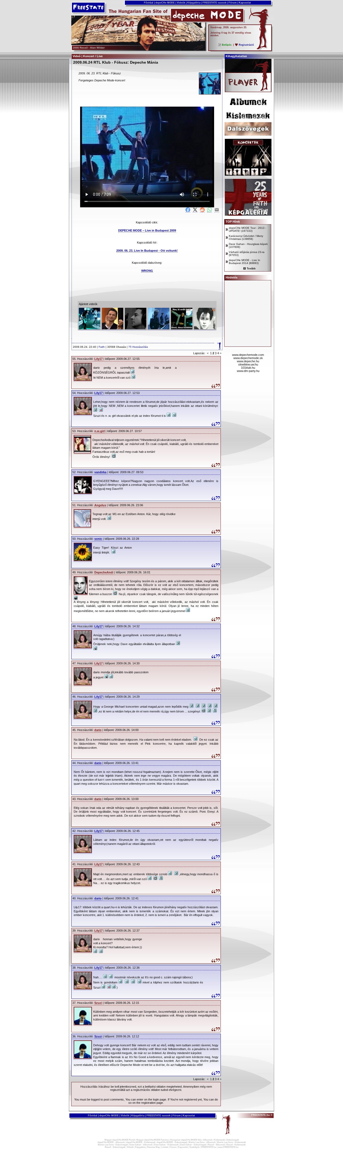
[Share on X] (195, 209)
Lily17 (98, 358)
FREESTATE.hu (208, 1147)
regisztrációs (141, 1089)
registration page (152, 1102)
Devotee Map (153, 1147)
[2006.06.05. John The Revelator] (89, 328)
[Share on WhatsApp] (209, 209)
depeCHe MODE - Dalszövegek (172, 1142)
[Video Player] (248, 91)
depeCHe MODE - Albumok (111, 1142)
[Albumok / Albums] (248, 107)
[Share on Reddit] (202, 209)
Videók (181, 2)
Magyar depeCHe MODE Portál (120, 1140)
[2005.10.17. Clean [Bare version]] (135, 328)
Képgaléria (194, 2)
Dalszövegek (232, 1140)
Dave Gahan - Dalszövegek (193, 1144)
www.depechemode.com (248, 354)
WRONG (147, 270)
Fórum (232, 2)
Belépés (226, 45)
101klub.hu (248, 367)
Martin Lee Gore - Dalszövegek (113, 1144)
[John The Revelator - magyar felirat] (181, 328)
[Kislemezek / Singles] (248, 121)
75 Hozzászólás (138, 346)
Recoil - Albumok (216, 1144)
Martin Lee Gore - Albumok (202, 1142)
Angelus (100, 505)
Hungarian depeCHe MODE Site (186, 1140)
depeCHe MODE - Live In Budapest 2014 (244, 262)
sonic (98, 538)
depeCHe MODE (165, 2)
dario (98, 730)
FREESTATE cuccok (214, 2)
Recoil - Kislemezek (235, 1144)
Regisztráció (246, 45)
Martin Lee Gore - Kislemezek (231, 1142)
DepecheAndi (103, 572)
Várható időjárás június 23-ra (246, 252)
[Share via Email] (216, 209)
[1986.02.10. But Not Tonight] (158, 328)
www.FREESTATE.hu (228, 1147)
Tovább (251, 268)
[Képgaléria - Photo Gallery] (248, 214)
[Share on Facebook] (187, 209)
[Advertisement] (147, 66)
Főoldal (148, 2)
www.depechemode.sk (248, 358)
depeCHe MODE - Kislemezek (140, 1142)
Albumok (207, 1140)
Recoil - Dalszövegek (115, 1147)
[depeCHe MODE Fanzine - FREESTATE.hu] (138, 49)
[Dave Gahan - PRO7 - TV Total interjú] (112, 328)
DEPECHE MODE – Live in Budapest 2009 (147, 230)
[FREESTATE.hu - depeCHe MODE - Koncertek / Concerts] (248, 174)
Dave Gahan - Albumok (140, 1144)
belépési (150, 1086)
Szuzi (98, 1002)
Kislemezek (219, 1140)
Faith (102, 346)
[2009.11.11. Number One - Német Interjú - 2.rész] (204, 328)
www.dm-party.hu (248, 370)
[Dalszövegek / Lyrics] (248, 134)
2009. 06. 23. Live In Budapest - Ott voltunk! (147, 250)
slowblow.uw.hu (248, 364)
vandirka (100, 472)
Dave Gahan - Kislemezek (166, 1144)
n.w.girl (99, 431)
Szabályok (194, 1147)
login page (159, 1099)
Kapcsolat (245, 2)
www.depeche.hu (248, 361)
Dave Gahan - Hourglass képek (248, 244)
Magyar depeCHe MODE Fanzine (152, 1140)
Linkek (165, 1147)
